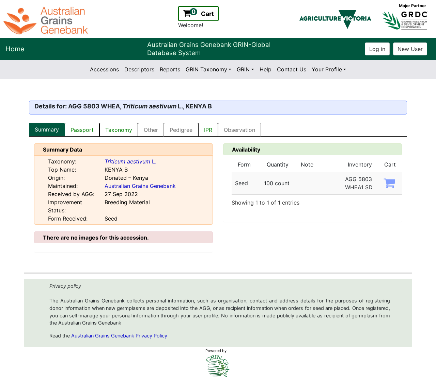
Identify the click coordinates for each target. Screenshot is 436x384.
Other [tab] (151, 129)
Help (265, 69)
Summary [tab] (47, 129)
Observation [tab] (239, 129)
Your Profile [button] (327, 69)
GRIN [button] (243, 69)
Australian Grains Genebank (140, 185)
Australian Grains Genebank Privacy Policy (119, 336)
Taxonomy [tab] (118, 129)
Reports (170, 69)
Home (15, 49)
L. (130, 161)
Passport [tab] (82, 129)
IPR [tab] (208, 129)
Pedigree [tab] (181, 129)
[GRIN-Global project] (218, 366)
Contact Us (291, 69)
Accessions (104, 69)
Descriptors (139, 69)
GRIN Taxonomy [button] (206, 69)
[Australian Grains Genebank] (46, 20)
